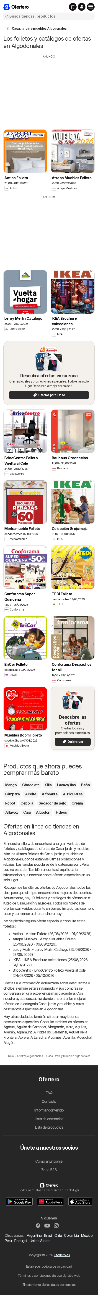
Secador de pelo (52, 803)
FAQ (49, 1093)
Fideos (61, 812)
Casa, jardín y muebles (73, 848)
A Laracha (38, 1037)
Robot (10, 803)
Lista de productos (49, 1127)
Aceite (30, 794)
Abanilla (69, 1037)
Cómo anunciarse (48, 1161)
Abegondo (55, 1027)
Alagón (9, 1042)
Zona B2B (49, 1169)
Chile (58, 1235)
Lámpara (12, 794)
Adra (69, 1027)
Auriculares (73, 794)
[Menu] (91, 7)
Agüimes (54, 1037)
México (87, 1235)
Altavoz (11, 812)
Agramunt (24, 1032)
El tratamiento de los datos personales (49, 1285)
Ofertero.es (62, 1255)
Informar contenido (49, 1110)
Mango (11, 785)
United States (39, 1240)
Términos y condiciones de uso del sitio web (49, 1275)
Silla (48, 785)
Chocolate (30, 785)
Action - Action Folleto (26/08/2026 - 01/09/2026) (52, 933)
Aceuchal (84, 1037)
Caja (27, 812)
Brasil (48, 1235)
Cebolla (27, 803)
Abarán (9, 1032)
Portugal (20, 1240)
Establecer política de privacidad (49, 1266)
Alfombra (49, 794)
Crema (77, 803)
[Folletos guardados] (73, 7)
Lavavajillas (66, 785)
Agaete (9, 1027)
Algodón (43, 812)
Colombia (71, 1235)
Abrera (23, 1037)
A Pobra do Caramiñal (50, 1032)
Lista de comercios (49, 1119)
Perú (8, 1240)
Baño (85, 785)
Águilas (80, 1027)
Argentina (34, 1235)
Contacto (49, 1101)
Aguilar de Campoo (31, 1027)
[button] (81, 7)
